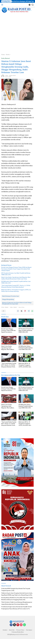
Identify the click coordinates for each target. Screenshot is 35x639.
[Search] (33, 4)
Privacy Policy (20, 630)
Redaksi (5, 630)
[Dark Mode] (30, 4)
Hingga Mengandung (8, 299)
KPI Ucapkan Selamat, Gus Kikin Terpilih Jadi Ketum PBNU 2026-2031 (15, 273)
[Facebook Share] (18, 311)
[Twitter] (14, 624)
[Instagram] (21, 624)
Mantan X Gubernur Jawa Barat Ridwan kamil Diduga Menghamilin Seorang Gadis (16, 303)
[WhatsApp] (24, 624)
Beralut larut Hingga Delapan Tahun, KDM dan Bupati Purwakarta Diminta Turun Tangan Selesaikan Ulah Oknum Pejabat (16, 268)
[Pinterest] (17, 624)
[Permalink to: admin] (2, 76)
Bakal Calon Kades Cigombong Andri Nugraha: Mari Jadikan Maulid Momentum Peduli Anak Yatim (15, 278)
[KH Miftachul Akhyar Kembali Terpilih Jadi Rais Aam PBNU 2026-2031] (26, 340)
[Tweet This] (21, 311)
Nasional (7, 58)
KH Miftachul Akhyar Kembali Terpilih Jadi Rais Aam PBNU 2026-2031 (16, 282)
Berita (2, 58)
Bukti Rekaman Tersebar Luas (10, 296)
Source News (21, 307)
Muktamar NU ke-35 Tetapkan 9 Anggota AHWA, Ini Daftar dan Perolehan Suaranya (16, 290)
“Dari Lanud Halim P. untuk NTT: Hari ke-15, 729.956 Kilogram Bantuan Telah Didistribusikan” (15, 286)
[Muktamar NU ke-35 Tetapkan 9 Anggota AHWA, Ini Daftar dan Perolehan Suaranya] (26, 357)
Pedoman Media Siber (18, 632)
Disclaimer (29, 630)
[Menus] (2, 4)
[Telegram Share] (28, 311)
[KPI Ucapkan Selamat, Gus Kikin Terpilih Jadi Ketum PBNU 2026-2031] (26, 323)
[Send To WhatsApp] (32, 311)
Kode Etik (11, 630)
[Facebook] (11, 624)
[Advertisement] (17, 33)
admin (6, 75)
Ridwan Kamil (12, 75)
